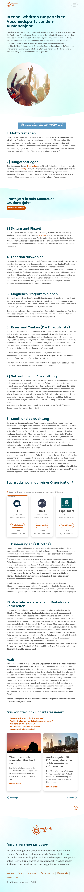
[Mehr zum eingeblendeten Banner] (42, 126)
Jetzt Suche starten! (16, 208)
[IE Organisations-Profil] (17, 503)
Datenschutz (62, 873)
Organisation (31, 166)
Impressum (32, 873)
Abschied (42, 235)
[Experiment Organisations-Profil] (66, 503)
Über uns (10, 873)
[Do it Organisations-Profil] (42, 503)
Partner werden (47, 873)
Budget (24, 169)
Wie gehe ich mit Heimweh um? (23, 724)
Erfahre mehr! (15, 784)
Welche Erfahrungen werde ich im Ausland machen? (31, 721)
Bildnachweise (12, 878)
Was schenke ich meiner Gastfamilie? (25, 727)
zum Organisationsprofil (17, 532)
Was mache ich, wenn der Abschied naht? (27, 718)
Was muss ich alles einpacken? (22, 729)
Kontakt (21, 873)
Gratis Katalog (17, 525)
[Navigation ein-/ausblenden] (74, 4)
